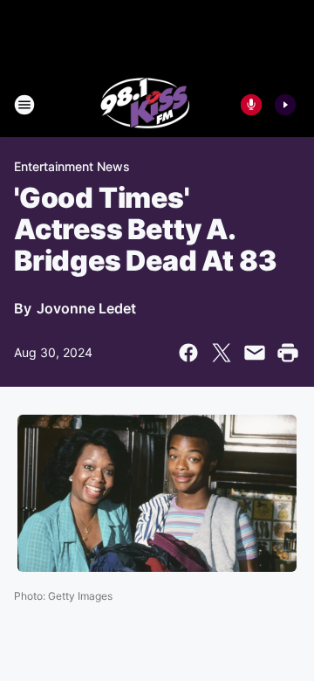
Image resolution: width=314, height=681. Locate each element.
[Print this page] (288, 352)
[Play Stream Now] (285, 104)
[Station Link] (145, 105)
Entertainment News (72, 166)
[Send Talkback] (251, 104)
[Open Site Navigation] (24, 104)
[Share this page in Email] (254, 352)
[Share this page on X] (221, 352)
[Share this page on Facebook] (188, 352)
